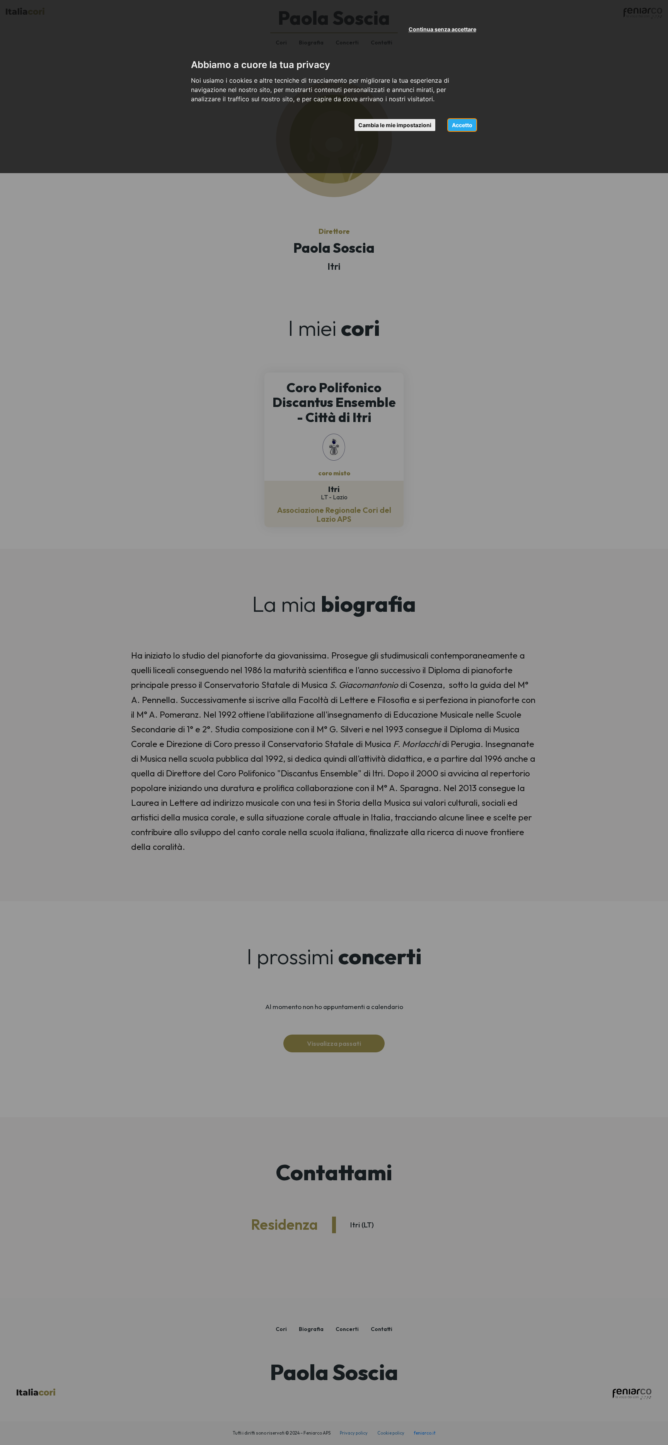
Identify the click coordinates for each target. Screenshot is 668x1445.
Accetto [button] (462, 125)
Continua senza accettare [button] (442, 29)
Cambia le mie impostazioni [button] (394, 125)
